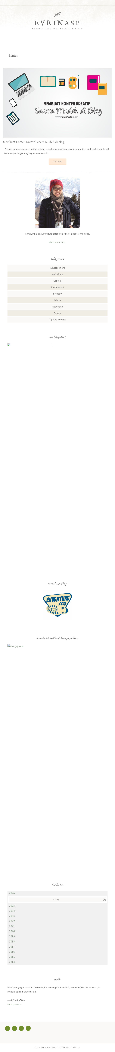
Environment (57, 287)
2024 (12, 911)
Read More (58, 161)
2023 (12, 916)
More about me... (57, 242)
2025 (12, 906)
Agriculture (57, 274)
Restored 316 (74, 1047)
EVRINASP (57, 23)
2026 (12, 893)
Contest (57, 281)
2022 (12, 921)
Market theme (58, 1047)
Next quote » (14, 1004)
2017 (12, 947)
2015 (12, 957)
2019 (12, 936)
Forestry (57, 294)
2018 (12, 941)
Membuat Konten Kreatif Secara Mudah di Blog (33, 142)
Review (57, 313)
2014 (12, 962)
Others (57, 300)
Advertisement (57, 268)
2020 (12, 931)
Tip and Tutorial (57, 319)
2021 (12, 926)
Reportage (57, 307)
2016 (12, 952)
